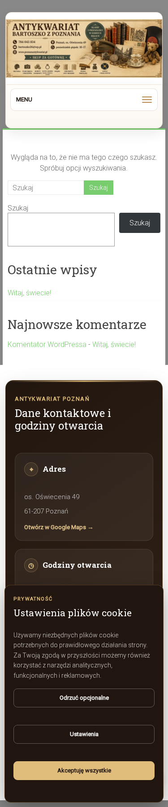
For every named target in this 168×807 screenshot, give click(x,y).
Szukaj (18, 208)
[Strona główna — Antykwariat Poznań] (84, 48)
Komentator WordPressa (47, 344)
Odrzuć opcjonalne (84, 697)
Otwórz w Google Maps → (59, 527)
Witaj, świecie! (29, 293)
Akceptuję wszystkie (84, 770)
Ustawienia (84, 734)
